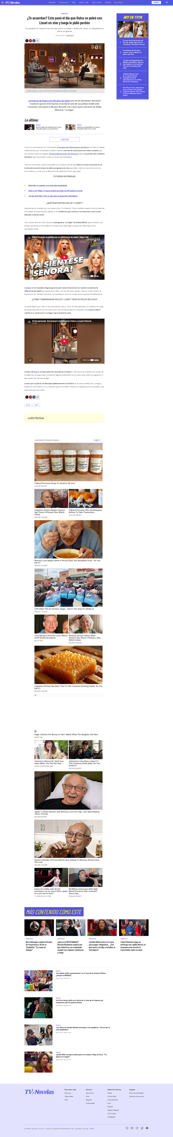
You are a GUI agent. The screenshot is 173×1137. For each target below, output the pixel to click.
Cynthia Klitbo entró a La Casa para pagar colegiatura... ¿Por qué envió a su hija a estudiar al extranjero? (102, 946)
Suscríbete (156, 2)
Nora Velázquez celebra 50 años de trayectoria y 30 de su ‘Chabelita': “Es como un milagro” (39, 946)
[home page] (12, 2)
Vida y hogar (97, 2)
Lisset (36, 405)
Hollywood (118, 2)
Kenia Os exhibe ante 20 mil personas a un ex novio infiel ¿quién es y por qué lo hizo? (48, 128)
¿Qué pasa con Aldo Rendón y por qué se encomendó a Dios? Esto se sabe (88, 128)
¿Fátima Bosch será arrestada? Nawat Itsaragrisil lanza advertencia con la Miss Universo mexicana (132, 78)
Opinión (108, 2)
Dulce (28, 405)
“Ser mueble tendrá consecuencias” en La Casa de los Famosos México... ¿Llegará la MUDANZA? (81, 974)
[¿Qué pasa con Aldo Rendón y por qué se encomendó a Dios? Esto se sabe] (70, 127)
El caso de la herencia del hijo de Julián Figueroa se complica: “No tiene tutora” (134, 42)
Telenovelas (63, 2)
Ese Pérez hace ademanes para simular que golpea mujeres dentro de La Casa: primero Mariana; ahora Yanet (134, 91)
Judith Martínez (70, 35)
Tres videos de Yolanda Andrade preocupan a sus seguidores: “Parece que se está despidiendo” (83, 1028)
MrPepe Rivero (67, 978)
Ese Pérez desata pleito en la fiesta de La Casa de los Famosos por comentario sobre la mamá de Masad (79, 1001)
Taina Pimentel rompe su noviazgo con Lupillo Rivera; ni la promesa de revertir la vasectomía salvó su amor (133, 946)
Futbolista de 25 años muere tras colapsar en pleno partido (132, 52)
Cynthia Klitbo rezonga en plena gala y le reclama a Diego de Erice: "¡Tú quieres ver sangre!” (81, 1055)
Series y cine (83, 2)
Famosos (52, 2)
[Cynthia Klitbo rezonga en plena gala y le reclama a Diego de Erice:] (38, 1062)
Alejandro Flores (67, 1005)
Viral (74, 2)
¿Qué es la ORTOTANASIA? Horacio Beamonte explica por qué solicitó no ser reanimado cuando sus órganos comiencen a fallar (70, 947)
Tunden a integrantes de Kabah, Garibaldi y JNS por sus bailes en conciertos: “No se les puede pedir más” (133, 64)
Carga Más (64, 139)
